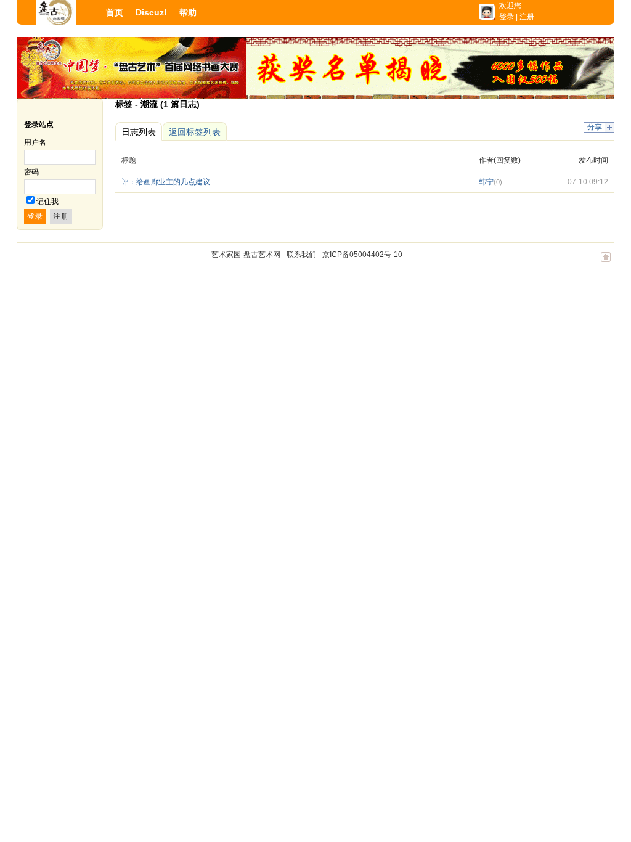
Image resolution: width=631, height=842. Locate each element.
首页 (114, 12)
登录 (506, 16)
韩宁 (486, 182)
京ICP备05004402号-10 (362, 254)
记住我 (47, 201)
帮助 (188, 12)
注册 (526, 16)
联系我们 (301, 254)
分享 (594, 127)
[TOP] (605, 263)
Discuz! (151, 12)
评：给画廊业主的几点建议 (165, 182)
